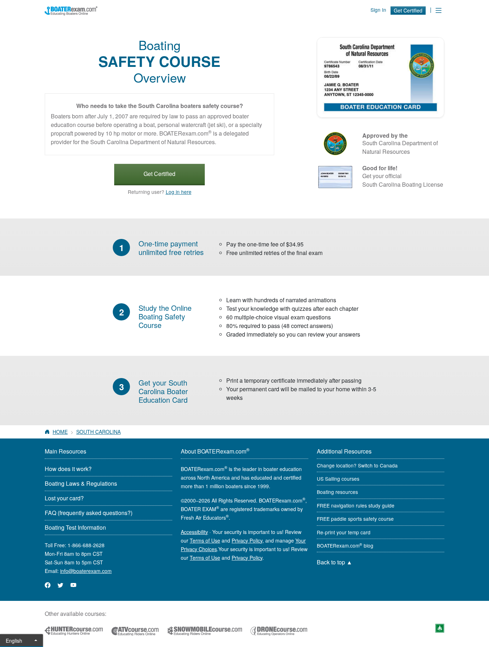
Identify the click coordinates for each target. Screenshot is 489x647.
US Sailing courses (338, 478)
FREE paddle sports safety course (355, 518)
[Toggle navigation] (438, 10)
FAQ (88, 513)
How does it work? (68, 469)
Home (60, 431)
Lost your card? (64, 498)
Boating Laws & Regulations (81, 483)
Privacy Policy (247, 540)
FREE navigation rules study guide (355, 505)
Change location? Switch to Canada (357, 465)
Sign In (378, 9)
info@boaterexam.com (86, 570)
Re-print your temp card (344, 532)
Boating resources (337, 491)
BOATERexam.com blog (345, 545)
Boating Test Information (75, 527)
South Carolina (98, 431)
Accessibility (194, 531)
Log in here (179, 191)
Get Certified (408, 10)
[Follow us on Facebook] (47, 585)
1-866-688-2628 (86, 545)
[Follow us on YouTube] (73, 585)
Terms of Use (205, 540)
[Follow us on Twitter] (60, 585)
